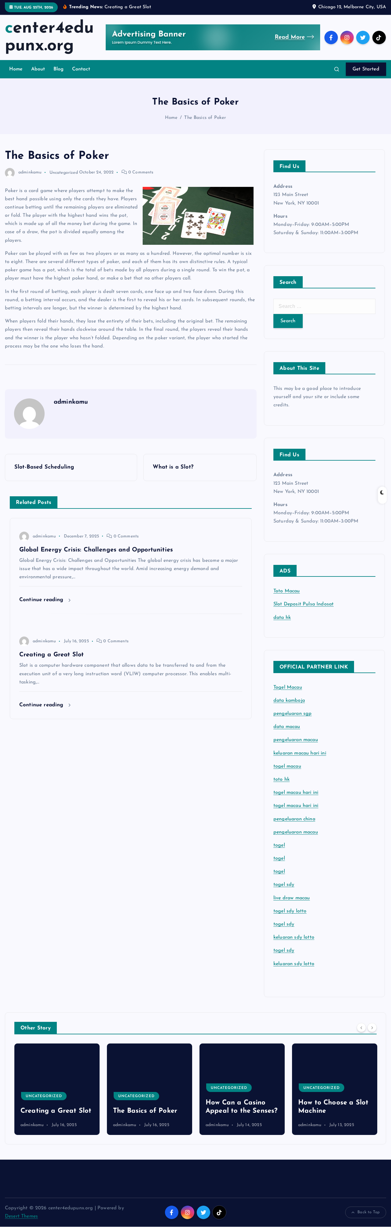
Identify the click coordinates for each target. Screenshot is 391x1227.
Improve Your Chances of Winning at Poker (340, 1103)
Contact (81, 69)
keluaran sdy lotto (293, 963)
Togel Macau (287, 687)
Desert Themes (21, 1216)
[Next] (372, 1027)
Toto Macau (286, 591)
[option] (65, 1089)
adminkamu (30, 172)
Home (16, 69)
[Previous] (361, 1027)
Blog (58, 69)
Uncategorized (63, 172)
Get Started (366, 69)
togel (279, 845)
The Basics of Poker (205, 118)
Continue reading (42, 599)
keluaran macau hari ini (299, 753)
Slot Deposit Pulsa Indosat (303, 604)
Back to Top (368, 1212)
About (38, 69)
